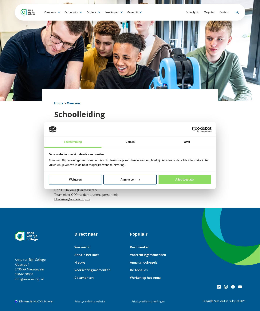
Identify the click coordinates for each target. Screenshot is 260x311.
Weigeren (75, 179)
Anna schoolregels (143, 262)
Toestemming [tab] (73, 142)
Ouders (91, 12)
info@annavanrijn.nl (29, 279)
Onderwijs (71, 12)
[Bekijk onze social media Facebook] (233, 287)
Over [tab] (187, 142)
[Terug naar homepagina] (28, 12)
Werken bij (82, 247)
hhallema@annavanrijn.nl (72, 199)
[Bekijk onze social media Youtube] (240, 287)
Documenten (84, 278)
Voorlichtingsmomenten (92, 270)
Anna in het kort (86, 255)
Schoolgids (192, 12)
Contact (224, 12)
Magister (209, 12)
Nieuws (79, 262)
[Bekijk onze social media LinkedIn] (219, 287)
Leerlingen (112, 12)
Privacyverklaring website (89, 301)
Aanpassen (127, 179)
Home (58, 103)
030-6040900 (24, 274)
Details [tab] (130, 142)
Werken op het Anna (145, 278)
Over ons (50, 12)
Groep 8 (132, 12)
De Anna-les (139, 270)
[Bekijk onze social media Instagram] (226, 287)
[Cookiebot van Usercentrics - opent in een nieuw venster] (194, 129)
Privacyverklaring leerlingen (148, 301)
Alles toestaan (184, 179)
